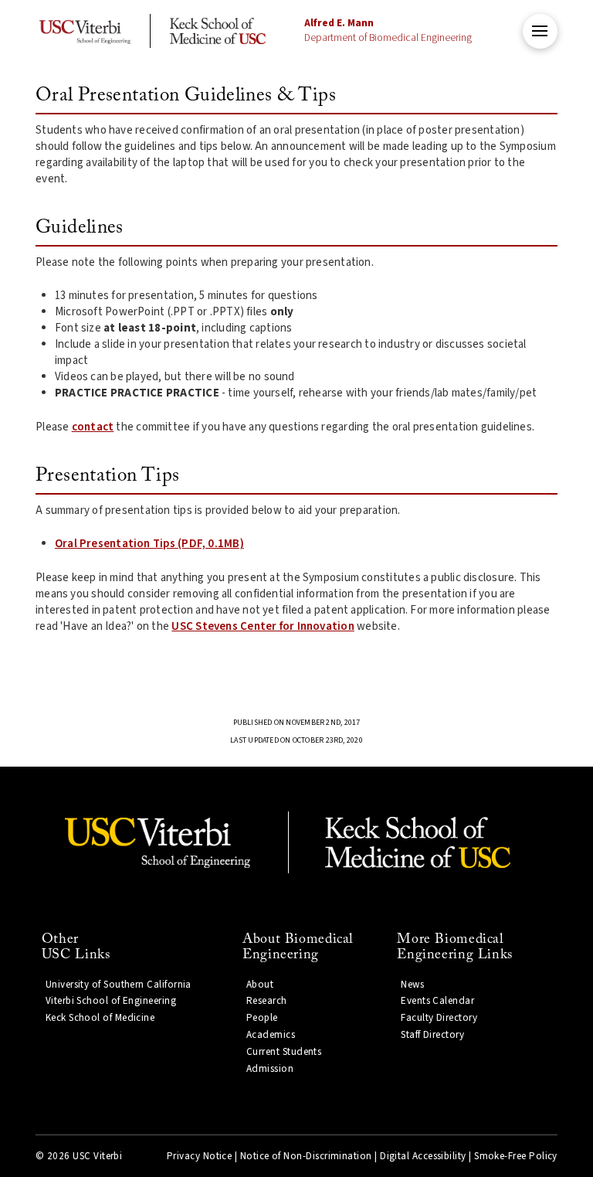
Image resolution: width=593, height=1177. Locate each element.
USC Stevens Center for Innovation (262, 626)
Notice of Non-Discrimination (306, 1156)
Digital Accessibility (423, 1156)
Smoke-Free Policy (515, 1156)
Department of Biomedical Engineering (388, 30)
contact (93, 427)
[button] (540, 31)
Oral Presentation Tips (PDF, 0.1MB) (149, 544)
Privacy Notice (199, 1156)
